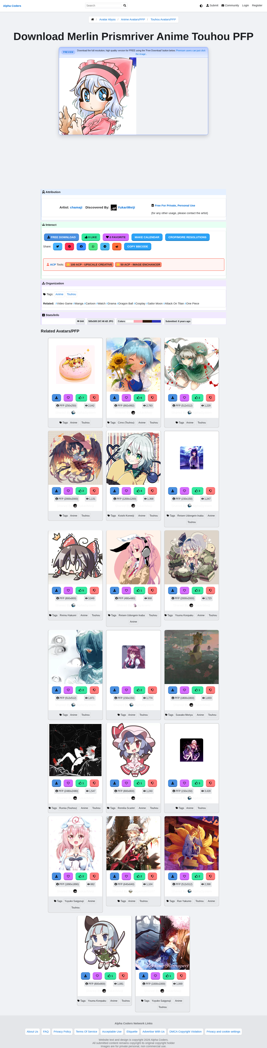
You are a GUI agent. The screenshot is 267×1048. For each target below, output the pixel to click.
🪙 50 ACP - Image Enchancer (138, 264)
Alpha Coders (12, 5)
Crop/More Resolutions (187, 237)
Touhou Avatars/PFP (163, 19)
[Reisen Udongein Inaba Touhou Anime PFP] (133, 557)
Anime (59, 294)
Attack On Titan (174, 303)
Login (245, 5)
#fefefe (130, 321)
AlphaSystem (86, 412)
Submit (213, 5)
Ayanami (144, 605)
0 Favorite (117, 237)
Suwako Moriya (184, 715)
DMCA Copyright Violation (186, 1031)
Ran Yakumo (184, 901)
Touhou (71, 294)
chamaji (76, 207)
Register (257, 5)
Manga (78, 303)
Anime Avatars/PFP (133, 19)
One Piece (192, 303)
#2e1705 (147, 321)
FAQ (46, 1031)
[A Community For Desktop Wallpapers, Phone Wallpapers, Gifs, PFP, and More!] (92, 19)
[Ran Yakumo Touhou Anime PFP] (192, 843)
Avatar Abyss (107, 19)
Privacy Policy (62, 1031)
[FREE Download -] (172, 398)
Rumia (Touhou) (68, 808)
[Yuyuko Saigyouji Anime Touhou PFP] (75, 843)
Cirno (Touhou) (126, 422)
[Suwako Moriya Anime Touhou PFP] (192, 657)
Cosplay (140, 303)
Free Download (63, 237)
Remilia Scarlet (126, 808)
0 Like (92, 237)
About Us (32, 1031)
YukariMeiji (126, 207)
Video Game (64, 303)
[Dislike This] (210, 398)
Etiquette (132, 1031)
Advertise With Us (153, 1031)
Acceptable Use (112, 1031)
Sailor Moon (154, 303)
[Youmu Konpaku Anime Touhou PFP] (192, 557)
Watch (101, 303)
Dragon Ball (125, 303)
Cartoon (90, 303)
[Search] (124, 6)
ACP (53, 264)
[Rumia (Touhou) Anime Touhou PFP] (75, 750)
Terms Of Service (86, 1031)
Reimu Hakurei (68, 615)
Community (231, 5)
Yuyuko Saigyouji (74, 901)
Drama (111, 303)
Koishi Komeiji (126, 515)
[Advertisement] (133, 161)
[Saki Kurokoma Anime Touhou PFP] (75, 458)
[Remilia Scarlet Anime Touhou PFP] (133, 750)
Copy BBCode (137, 246)
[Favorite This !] (184, 398)
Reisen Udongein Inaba (190, 515)
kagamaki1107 (144, 891)
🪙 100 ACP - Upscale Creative (89, 264)
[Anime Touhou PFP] (192, 365)
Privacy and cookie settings (223, 1031)
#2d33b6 (156, 321)
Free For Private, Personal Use (175, 205)
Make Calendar (147, 237)
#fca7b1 (138, 321)
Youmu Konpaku (184, 615)
